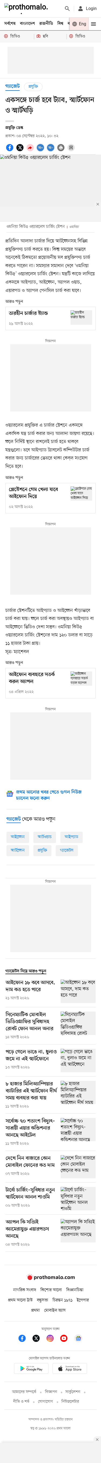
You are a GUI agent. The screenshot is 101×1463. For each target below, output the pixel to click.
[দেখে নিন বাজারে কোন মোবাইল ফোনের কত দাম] (78, 1167)
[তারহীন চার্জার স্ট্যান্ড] (81, 317)
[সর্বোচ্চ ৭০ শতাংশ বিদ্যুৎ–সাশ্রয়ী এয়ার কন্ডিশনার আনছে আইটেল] (78, 1132)
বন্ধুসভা (42, 1300)
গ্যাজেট (12, 86)
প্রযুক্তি (33, 87)
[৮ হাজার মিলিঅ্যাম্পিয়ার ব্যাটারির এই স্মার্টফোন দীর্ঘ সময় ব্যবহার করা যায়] (78, 1095)
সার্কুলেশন (72, 1392)
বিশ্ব (60, 23)
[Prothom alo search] (67, 8)
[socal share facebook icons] (10, 150)
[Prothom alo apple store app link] (70, 1369)
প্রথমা (35, 1311)
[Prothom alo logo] (50, 1279)
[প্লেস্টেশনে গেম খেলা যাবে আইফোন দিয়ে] (81, 493)
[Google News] (78, 1339)
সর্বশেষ (10, 23)
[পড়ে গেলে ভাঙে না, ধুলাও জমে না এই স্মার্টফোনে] (78, 1060)
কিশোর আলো (51, 1290)
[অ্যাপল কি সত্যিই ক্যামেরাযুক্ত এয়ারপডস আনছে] (78, 1233)
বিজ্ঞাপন (51, 1392)
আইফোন (18, 837)
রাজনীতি (46, 23)
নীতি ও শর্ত (21, 1401)
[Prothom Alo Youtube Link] (67, 1339)
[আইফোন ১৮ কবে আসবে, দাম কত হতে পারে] (78, 991)
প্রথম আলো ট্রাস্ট (20, 1300)
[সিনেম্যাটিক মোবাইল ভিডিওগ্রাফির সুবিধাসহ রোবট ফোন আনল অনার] (78, 1026)
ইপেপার (83, 1300)
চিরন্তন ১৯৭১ (62, 1300)
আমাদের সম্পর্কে (24, 1392)
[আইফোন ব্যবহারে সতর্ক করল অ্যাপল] (81, 678)
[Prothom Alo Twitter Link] (39, 1339)
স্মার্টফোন (18, 851)
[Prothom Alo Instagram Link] (53, 1339)
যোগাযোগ (45, 1401)
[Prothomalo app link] (31, 1369)
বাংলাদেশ (27, 23)
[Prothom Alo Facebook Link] (25, 1339)
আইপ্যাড (71, 837)
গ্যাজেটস (67, 851)
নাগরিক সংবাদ (24, 1290)
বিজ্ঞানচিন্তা (74, 1290)
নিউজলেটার (70, 1401)
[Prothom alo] (27, 8)
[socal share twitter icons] (21, 150)
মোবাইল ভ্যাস (55, 1311)
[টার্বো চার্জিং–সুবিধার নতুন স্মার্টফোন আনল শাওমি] (78, 1198)
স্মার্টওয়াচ (45, 837)
